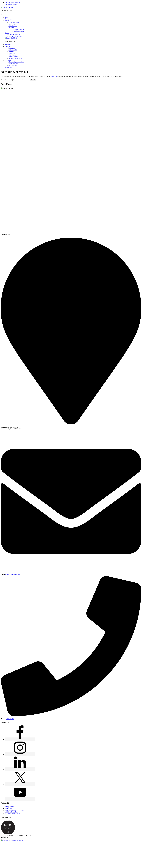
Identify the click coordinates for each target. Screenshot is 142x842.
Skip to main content (11, 4)
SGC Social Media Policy (12, 813)
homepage (54, 76)
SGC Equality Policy (11, 812)
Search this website (6, 80)
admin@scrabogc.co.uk (12, 574)
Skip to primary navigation (13, 2)
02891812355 (10, 719)
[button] (7, 20)
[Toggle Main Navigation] (1, 14)
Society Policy (9, 808)
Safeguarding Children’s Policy (14, 810)
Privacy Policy (9, 807)
